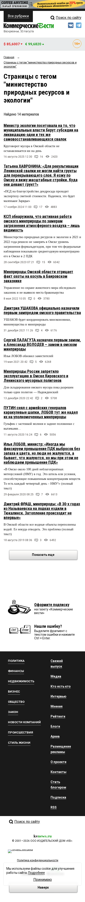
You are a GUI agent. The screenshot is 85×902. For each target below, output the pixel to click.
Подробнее (36, 872)
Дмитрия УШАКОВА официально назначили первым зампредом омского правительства (42, 310)
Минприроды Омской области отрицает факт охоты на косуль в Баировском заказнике (38, 276)
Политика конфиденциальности (37, 860)
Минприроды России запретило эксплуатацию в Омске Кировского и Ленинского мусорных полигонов (36, 376)
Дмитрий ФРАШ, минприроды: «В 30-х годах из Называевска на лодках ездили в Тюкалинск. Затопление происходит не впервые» (42, 510)
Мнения (57, 706)
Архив (55, 736)
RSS (54, 807)
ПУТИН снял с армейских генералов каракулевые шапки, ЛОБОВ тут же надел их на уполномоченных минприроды (41, 412)
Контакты (58, 772)
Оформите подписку (51, 604)
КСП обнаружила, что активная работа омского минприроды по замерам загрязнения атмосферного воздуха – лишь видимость (42, 223)
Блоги (55, 726)
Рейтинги (58, 716)
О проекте (58, 762)
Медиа (56, 676)
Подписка (58, 797)
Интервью (58, 696)
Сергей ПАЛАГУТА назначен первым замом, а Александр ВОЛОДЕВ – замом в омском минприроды (42, 344)
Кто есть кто (61, 686)
